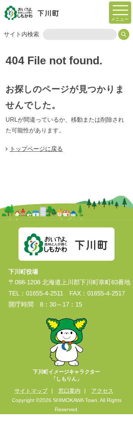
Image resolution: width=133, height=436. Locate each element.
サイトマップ (31, 391)
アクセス (102, 391)
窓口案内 (69, 391)
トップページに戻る (36, 149)
